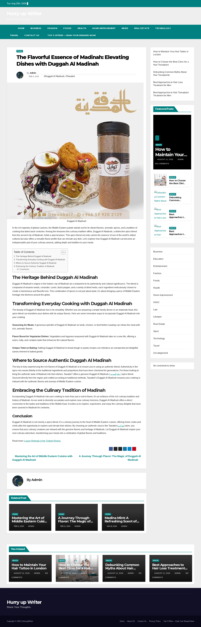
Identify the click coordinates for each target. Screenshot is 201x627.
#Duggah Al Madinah (54, 76)
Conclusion (24, 269)
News (125, 28)
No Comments (162, 164)
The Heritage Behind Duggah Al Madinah (33, 256)
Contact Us (142, 621)
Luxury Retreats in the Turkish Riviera (42, 441)
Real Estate (141, 28)
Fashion (52, 28)
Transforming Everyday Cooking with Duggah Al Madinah (40, 259)
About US (131, 621)
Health (82, 28)
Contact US (32, 35)
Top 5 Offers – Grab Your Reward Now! (71, 35)
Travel (14, 35)
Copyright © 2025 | (14, 621)
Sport (156, 331)
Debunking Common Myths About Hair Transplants (122, 568)
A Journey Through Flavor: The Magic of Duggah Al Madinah (74, 521)
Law (155, 309)
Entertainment (160, 266)
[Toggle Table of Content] (62, 252)
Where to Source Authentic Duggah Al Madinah (36, 263)
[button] (187, 32)
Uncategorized (160, 353)
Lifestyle (157, 317)
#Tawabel (70, 76)
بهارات (121, 426)
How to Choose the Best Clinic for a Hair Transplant (177, 184)
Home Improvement (104, 28)
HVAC (156, 302)
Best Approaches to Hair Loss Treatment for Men (168, 568)
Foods (67, 28)
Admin (33, 73)
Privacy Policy (155, 621)
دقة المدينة (115, 374)
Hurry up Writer (24, 13)
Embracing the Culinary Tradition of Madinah (35, 266)
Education (158, 259)
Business (35, 28)
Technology (163, 28)
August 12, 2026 (165, 159)
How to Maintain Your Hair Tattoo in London (169, 157)
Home (21, 28)
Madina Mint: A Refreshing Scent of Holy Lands (121, 521)
